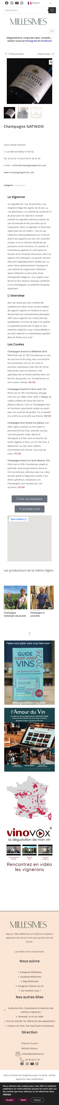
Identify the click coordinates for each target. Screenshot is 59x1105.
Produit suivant (44, 54)
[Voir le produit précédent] (6, 54)
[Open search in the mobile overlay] (29, 10)
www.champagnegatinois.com (19, 172)
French (35, 3)
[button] (51, 62)
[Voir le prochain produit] (53, 54)
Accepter (9, 1100)
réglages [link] (7, 1094)
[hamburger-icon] (51, 31)
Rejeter (23, 1100)
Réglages (37, 1100)
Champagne (19, 185)
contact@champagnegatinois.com (29, 165)
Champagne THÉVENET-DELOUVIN (15, 614)
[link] (54, 1091)
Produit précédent (16, 54)
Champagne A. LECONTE (37, 614)
